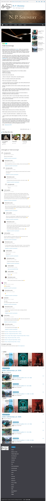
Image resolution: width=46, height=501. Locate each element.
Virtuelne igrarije (14, 468)
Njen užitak (4, 58)
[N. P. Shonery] (2, 25)
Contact (6, 24)
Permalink (12, 154)
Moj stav (12, 462)
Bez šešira (15, 141)
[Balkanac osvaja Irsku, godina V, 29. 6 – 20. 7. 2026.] (34, 37)
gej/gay (12, 486)
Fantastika (13, 460)
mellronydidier (7, 190)
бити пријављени (21, 345)
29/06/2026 (40, 44)
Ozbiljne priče (13, 457)
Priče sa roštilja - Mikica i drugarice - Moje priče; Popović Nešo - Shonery (17, 335)
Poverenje (25, 141)
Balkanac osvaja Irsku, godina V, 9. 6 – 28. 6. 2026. (19, 1)
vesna (5, 282)
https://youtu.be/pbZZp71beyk (13, 269)
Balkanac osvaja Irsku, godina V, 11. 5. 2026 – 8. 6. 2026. (41, 49)
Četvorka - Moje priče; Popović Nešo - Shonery (13, 339)
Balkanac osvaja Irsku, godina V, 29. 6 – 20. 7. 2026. (41, 37)
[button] (12, 25)
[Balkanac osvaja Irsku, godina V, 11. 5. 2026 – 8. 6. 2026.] (34, 49)
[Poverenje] (26, 134)
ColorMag (16, 499)
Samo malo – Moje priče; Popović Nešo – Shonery (13, 333)
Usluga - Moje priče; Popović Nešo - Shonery (12, 337)
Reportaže (13, 478)
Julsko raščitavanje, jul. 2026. (41, 31)
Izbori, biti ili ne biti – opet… (25, 129)
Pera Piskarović (14, 455)
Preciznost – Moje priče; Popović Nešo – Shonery (13, 331)
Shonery (8, 47)
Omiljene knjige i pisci (6, 368)
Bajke (12, 488)
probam (17, 49)
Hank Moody (6, 315)
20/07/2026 (19, 379)
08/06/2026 (40, 50)
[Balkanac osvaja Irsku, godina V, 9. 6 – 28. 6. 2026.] (34, 43)
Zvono (3, 129)
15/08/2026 (40, 33)
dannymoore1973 (8, 124)
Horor (12, 474)
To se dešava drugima (5, 142)
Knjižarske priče (14, 470)
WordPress (20, 499)
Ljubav (12, 472)
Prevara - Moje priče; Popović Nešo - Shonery (12, 341)
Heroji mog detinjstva (15, 466)
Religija (12, 494)
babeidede (6, 297)
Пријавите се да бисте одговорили (10, 158)
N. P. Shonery (18, 6)
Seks (6, 43)
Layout (10, 24)
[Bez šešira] (16, 134)
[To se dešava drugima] (5, 134)
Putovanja (13, 476)
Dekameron (13, 480)
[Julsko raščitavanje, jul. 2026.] (34, 32)
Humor (3, 43)
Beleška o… (20, 24)
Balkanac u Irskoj (16, 375)
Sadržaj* (15, 24)
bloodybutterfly (7, 153)
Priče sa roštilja (13, 482)
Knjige (25, 24)
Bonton (12, 484)
